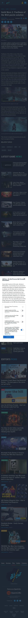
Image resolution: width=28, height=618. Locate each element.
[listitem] (14, 307)
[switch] (22, 310)
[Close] (24, 279)
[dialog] (14, 309)
